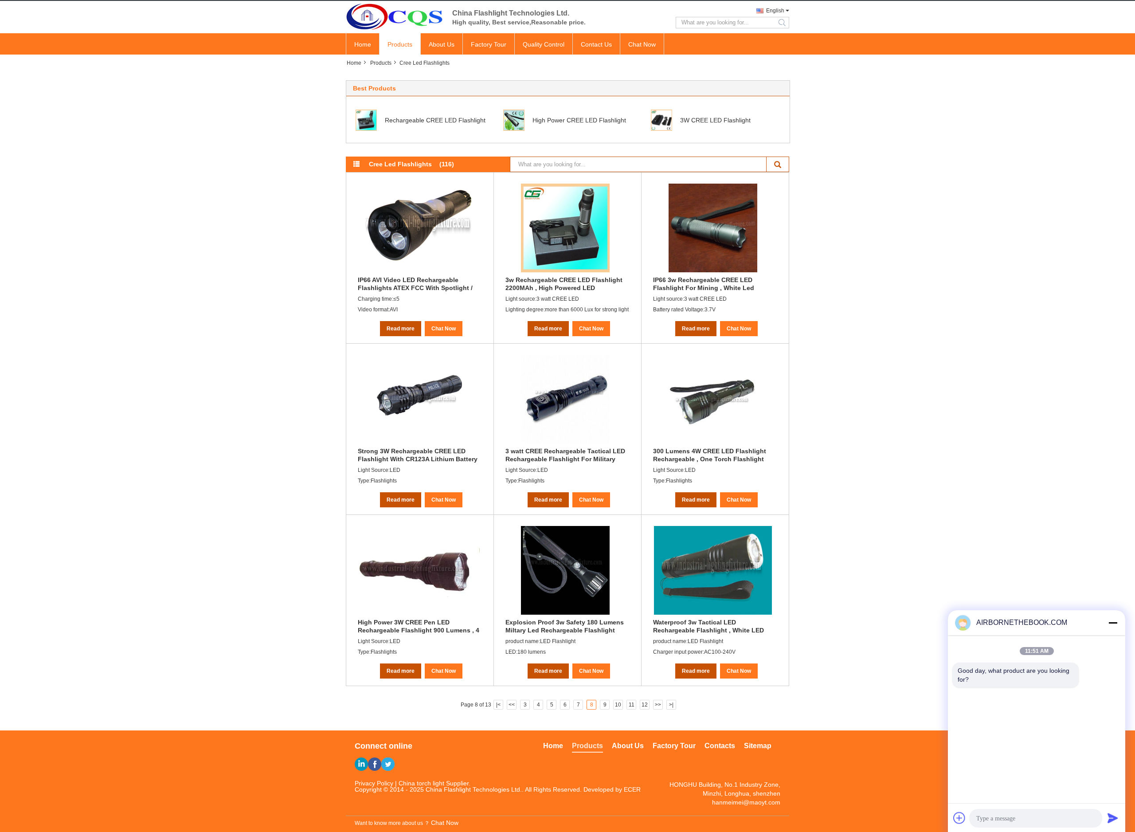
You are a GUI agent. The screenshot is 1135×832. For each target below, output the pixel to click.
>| (671, 705)
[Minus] (1113, 622)
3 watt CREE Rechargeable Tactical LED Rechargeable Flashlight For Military (565, 455)
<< (512, 705)
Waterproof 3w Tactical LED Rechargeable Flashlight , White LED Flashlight (708, 626)
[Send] (1113, 818)
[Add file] (959, 818)
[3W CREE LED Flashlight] (661, 120)
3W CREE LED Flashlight (715, 120)
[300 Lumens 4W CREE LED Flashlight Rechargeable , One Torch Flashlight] (713, 399)
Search (778, 164)
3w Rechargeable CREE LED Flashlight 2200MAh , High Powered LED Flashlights (563, 283)
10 (618, 705)
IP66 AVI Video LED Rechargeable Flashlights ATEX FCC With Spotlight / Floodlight (415, 283)
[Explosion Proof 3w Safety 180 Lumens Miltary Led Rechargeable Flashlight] (565, 570)
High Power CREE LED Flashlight (579, 120)
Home (362, 44)
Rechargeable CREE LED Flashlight (435, 120)
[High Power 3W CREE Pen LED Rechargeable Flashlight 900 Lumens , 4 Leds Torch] (418, 570)
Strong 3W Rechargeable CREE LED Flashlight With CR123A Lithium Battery (417, 455)
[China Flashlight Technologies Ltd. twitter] (388, 764)
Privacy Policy (374, 783)
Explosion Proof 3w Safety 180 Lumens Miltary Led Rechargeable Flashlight (564, 626)
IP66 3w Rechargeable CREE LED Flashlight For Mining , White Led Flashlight (703, 283)
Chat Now (642, 44)
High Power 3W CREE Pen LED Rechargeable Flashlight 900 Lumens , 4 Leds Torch (418, 626)
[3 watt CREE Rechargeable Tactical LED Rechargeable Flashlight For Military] (565, 399)
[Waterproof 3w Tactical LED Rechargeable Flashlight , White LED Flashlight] (713, 570)
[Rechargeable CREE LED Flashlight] (366, 120)
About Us (441, 44)
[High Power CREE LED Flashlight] (513, 120)
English (775, 11)
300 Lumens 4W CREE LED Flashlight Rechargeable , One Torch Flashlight (709, 455)
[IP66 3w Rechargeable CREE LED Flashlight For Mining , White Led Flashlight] (713, 228)
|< (498, 705)
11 (631, 705)
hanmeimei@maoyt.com (746, 802)
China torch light (421, 783)
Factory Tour (488, 44)
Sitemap (757, 746)
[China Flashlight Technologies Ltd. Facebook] (374, 764)
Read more (401, 329)
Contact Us (596, 44)
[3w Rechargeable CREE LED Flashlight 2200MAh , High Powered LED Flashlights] (565, 228)
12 (645, 705)
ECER (632, 789)
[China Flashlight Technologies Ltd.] (394, 16)
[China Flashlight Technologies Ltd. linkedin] (361, 764)
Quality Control (543, 44)
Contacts (719, 746)
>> (658, 705)
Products (399, 44)
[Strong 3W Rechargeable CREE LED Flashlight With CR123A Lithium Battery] (418, 399)
